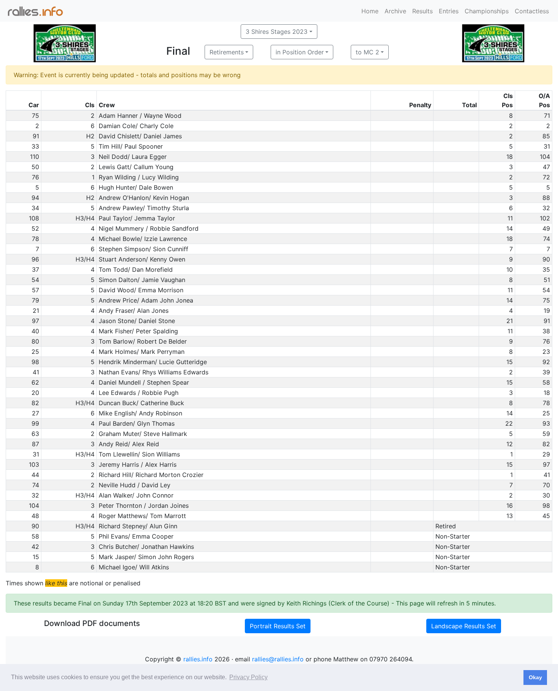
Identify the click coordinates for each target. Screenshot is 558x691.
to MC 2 (367, 52)
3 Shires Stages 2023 (276, 31)
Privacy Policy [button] (248, 677)
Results (422, 11)
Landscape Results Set (463, 626)
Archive (395, 11)
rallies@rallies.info (278, 659)
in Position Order (300, 52)
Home (369, 11)
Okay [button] (535, 677)
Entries (449, 11)
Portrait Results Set (278, 626)
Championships (487, 11)
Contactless (532, 11)
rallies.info (198, 659)
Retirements (227, 52)
